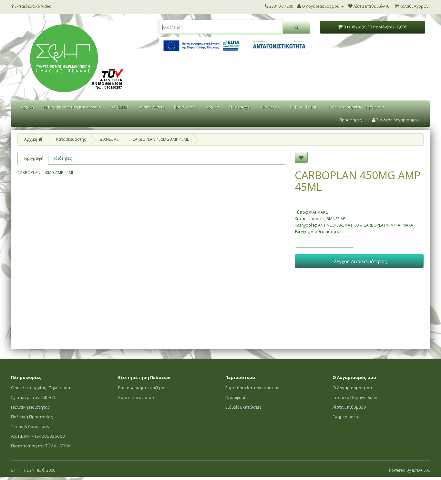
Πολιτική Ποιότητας (30, 407)
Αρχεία (212, 107)
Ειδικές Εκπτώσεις (243, 407)
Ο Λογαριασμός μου (352, 388)
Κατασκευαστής (71, 139)
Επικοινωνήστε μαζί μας (142, 388)
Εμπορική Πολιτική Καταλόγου (72, 107)
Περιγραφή (33, 158)
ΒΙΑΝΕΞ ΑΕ (109, 139)
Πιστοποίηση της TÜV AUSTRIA (40, 446)
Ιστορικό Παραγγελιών (355, 397)
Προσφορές (185, 107)
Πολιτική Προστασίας (32, 417)
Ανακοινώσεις (151, 107)
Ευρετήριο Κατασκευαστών (252, 388)
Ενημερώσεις (346, 417)
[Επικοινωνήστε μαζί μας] (266, 6)
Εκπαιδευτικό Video (33, 6)
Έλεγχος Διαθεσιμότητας (318, 231)
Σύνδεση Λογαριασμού (397, 120)
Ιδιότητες (63, 158)
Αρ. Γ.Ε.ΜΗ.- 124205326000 (38, 436)
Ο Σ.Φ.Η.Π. (119, 107)
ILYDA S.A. (421, 470)
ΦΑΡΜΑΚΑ (270, 107)
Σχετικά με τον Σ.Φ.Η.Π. (33, 397)
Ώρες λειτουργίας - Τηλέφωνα (356, 107)
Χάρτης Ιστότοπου (136, 397)
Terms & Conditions (30, 426)
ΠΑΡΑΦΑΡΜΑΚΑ (304, 107)
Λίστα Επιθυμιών (349, 407)
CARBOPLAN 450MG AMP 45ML (160, 139)
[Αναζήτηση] (296, 27)
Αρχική (27, 107)
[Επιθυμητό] (301, 157)
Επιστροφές (240, 107)
